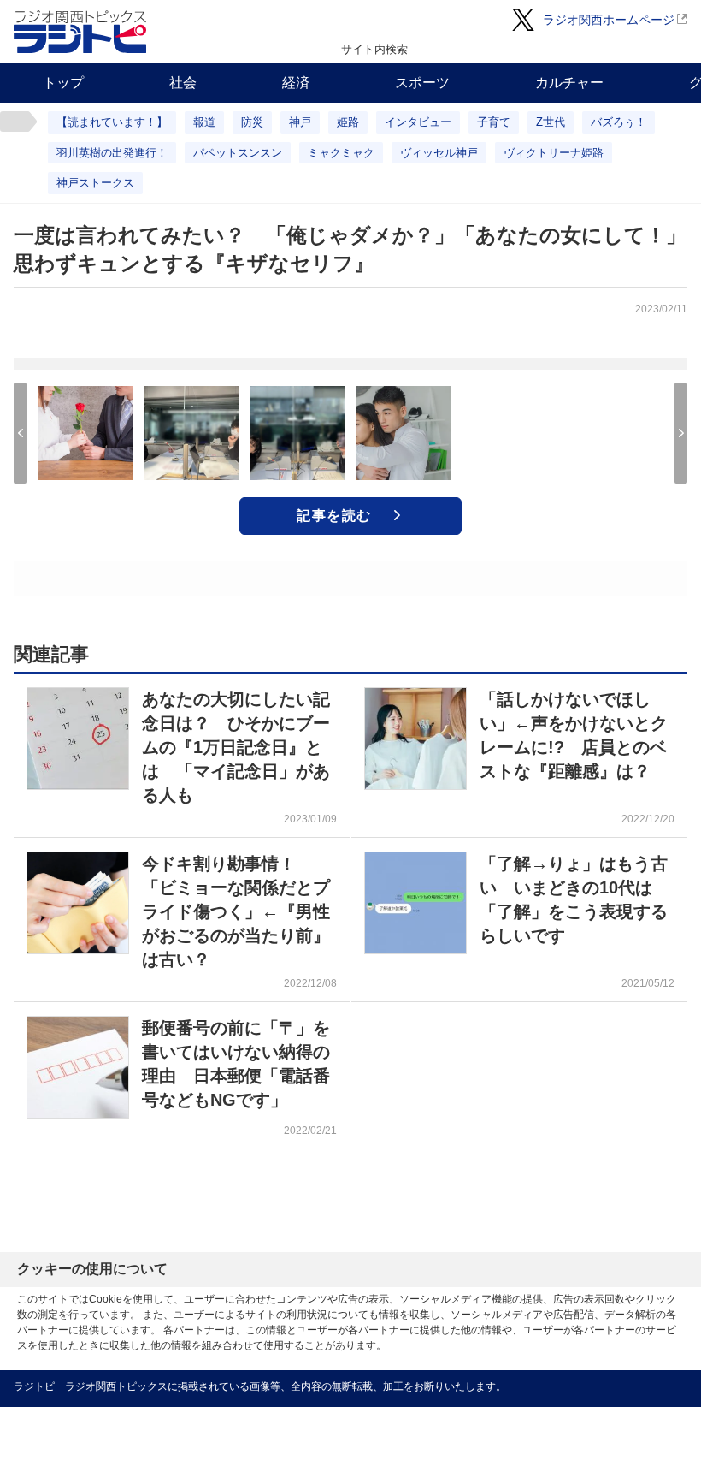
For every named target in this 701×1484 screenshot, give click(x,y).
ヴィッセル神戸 (439, 152)
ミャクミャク (341, 152)
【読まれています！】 (112, 122)
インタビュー (418, 122)
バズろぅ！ (618, 122)
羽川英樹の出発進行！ (112, 152)
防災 (252, 122)
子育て (493, 122)
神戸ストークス (95, 182)
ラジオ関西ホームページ (608, 20)
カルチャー (569, 82)
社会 (183, 82)
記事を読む (334, 515)
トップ (63, 82)
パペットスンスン (237, 152)
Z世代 (550, 122)
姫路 (348, 122)
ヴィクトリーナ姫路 (554, 152)
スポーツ (422, 82)
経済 (295, 82)
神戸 (300, 122)
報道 (204, 122)
